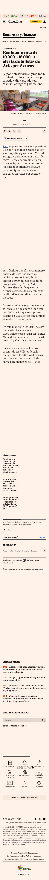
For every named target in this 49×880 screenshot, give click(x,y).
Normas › (42, 537)
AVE (11, 551)
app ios (24, 787)
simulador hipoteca (24, 766)
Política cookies (32, 853)
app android (39, 787)
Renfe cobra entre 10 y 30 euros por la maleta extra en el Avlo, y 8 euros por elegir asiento (11, 465)
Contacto (14, 853)
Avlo (5, 146)
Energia (31, 41)
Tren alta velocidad (29, 551)
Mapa (17, 859)
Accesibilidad (10, 859)
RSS (21, 859)
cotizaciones (10, 787)
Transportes (9, 49)
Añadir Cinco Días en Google (17, 138)
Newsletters (28, 859)
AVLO (5, 551)
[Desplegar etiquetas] (44, 550)
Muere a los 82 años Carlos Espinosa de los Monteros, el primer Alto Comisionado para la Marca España (24, 669)
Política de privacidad (33, 856)
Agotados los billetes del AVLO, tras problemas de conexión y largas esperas (10, 484)
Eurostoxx (14, 726)
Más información (8, 563)
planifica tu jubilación (10, 776)
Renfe (17, 551)
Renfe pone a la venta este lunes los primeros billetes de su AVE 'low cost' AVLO (11, 503)
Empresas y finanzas (20, 35)
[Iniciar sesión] (44, 21)
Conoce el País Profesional (24, 797)
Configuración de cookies (16, 856)
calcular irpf (10, 766)
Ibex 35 (7, 16)
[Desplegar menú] (5, 22)
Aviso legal (22, 853)
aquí (41, 569)
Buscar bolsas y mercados (16, 713)
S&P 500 (24, 16)
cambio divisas (24, 776)
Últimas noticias (11, 662)
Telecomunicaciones (18, 41)
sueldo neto (39, 766)
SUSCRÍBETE (35, 22)
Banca (5, 41)
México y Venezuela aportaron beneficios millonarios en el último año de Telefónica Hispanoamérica (23, 698)
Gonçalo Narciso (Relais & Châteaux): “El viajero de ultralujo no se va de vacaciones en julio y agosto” (24, 688)
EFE (25, 120)
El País (42, 27)
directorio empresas (39, 776)
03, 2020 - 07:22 (27, 124)
